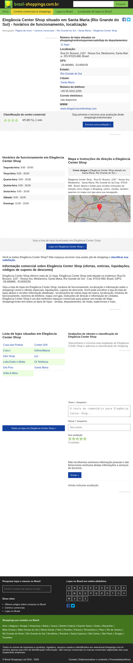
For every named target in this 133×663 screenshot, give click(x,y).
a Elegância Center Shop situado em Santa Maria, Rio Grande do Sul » (99, 171)
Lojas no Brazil (64, 11)
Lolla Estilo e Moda (14, 361)
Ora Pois (8, 367)
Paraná (78, 629)
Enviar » (75, 475)
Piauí (101, 629)
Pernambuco (90, 629)
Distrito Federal (67, 626)
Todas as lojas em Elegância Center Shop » (33, 428)
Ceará (54, 626)
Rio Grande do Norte (13, 633)
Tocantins (7, 637)
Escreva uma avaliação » (98, 124)
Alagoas (13, 626)
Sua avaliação (75, 435)
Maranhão (107, 626)
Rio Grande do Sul (71, 73)
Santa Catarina (78, 633)
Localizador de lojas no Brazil (95, 11)
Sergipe (119, 633)
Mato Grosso (9, 629)
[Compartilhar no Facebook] (124, 19)
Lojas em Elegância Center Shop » (66, 246)
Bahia (45, 626)
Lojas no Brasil (12, 611)
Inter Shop (9, 356)
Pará (59, 629)
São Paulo (107, 633)
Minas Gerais (47, 629)
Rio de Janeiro (114, 629)
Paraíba (68, 629)
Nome (77, 421)
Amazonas (35, 626)
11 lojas (64, 44)
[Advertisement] (29, 62)
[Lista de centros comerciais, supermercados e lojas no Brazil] (35, 4)
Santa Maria (67, 82)
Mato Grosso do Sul (28, 629)
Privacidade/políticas (120, 659)
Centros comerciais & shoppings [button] (32, 11)
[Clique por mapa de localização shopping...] (99, 209)
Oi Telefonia (41, 361)
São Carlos (94, 633)
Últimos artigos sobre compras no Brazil (25, 604)
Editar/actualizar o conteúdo (93, 659)
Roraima (64, 633)
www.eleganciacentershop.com (78, 108)
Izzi (36, 356)
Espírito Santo (84, 626)
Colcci (6, 350)
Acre (4, 626)
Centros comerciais (15, 607)
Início (5, 11)
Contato (73, 659)
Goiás (97, 626)
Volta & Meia (10, 373)
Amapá (23, 626)
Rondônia (52, 633)
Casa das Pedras (13, 344)
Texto (77, 402)
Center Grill (41, 344)
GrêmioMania (42, 350)
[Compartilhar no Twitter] (129, 19)
